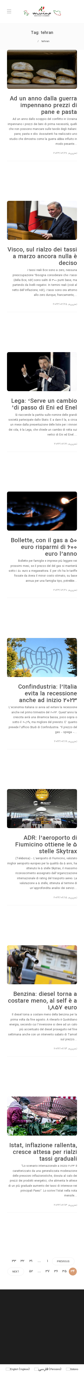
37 (48, 1271)
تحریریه (73, 153)
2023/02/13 (60, 1205)
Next (15, 1272)
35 (64, 1271)
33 (14, 1261)
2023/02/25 (60, 304)
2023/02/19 (60, 741)
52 (31, 1271)
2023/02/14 (60, 1049)
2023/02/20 (60, 590)
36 (56, 1271)
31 (30, 1261)
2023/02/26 (60, 153)
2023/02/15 (60, 897)
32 (22, 1261)
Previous (63, 1261)
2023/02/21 (60, 444)
